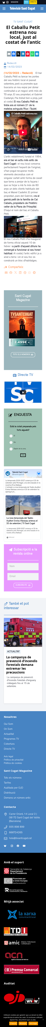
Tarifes (7, 783)
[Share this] (14, 54)
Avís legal (8, 756)
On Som (8, 729)
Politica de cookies (13, 763)
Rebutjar (23, 1023)
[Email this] (9, 54)
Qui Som (8, 724)
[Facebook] (18, 846)
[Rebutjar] (43, 1019)
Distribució (9, 793)
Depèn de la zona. (20, 449)
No (15, 442)
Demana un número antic (17, 798)
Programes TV (11, 739)
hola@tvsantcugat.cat (20, 838)
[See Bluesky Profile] (39, 473)
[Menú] (3, 9)
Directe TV (9, 749)
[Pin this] (28, 54)
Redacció (11, 63)
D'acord (13, 1023)
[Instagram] (12, 846)
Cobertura (9, 744)
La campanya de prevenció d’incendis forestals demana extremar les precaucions (21, 664)
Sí (14, 436)
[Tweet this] (18, 54)
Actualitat (13, 652)
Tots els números (13, 778)
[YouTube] (24, 846)
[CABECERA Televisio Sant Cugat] (23, 9)
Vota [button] (23, 455)
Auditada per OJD (13, 788)
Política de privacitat (13, 760)
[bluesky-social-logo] (4, 2)
